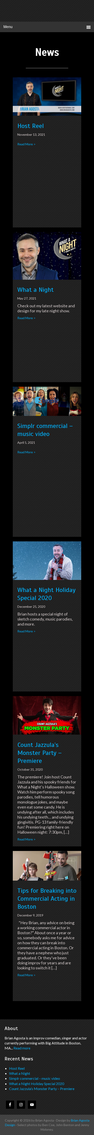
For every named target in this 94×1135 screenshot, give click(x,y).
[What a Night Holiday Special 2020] (47, 578)
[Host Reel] (47, 114)
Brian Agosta (47, 11)
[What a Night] (47, 278)
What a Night (35, 290)
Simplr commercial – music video (45, 430)
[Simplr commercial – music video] (47, 414)
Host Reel (30, 126)
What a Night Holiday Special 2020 (46, 594)
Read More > (26, 144)
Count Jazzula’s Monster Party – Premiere (39, 753)
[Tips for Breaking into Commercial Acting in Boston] (47, 879)
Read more (21, 1048)
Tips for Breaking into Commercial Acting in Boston (46, 899)
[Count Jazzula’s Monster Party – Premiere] (47, 733)
